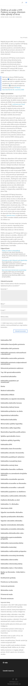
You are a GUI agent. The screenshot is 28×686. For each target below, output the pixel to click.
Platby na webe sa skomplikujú (11, 250)
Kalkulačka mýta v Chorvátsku (12, 568)
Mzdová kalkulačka (8, 390)
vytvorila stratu (10, 215)
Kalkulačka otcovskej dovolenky (12, 555)
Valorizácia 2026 (6, 508)
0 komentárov (19, 17)
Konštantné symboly (8, 578)
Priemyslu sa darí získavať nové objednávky (14, 260)
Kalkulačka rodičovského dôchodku (13, 496)
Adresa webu (4, 316)
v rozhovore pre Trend (18, 104)
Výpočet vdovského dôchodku (11, 521)
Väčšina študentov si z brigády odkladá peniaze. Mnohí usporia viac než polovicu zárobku (13, 652)
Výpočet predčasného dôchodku (12, 517)
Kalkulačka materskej (8, 547)
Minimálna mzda (7, 590)
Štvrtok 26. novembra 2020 (16, 89)
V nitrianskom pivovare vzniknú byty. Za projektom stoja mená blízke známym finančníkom (12, 631)
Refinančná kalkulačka (9, 419)
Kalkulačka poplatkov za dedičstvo (13, 492)
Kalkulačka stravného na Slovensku (13, 483)
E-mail (3, 310)
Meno (3, 304)
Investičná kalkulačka (8, 376)
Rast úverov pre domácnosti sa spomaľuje (14, 270)
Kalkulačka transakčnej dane (11, 461)
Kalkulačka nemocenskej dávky (12, 543)
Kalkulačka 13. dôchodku (10, 504)
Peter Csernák (5, 17)
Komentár (4, 289)
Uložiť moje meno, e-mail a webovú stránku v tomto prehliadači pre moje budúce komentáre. (14, 325)
